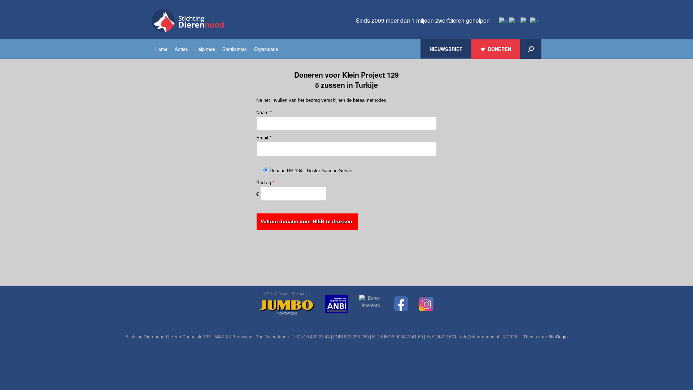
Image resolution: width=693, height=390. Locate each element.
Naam (264, 112)
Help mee (205, 49)
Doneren (499, 49)
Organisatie (266, 49)
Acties (181, 49)
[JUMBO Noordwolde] (287, 305)
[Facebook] (401, 303)
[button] (530, 49)
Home (161, 49)
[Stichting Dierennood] (188, 20)
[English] (514, 20)
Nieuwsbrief (446, 49)
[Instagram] (426, 304)
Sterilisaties (234, 49)
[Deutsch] (535, 20)
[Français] (525, 20)
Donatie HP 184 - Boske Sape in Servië (310, 170)
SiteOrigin (558, 337)
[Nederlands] (504, 20)
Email (263, 137)
